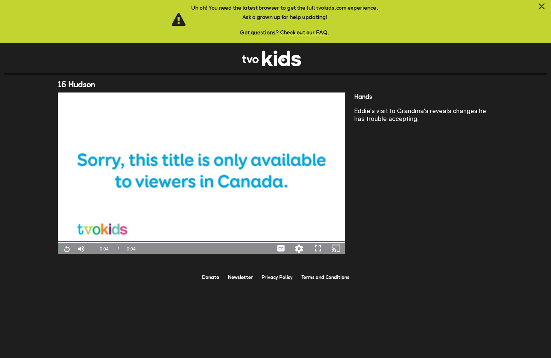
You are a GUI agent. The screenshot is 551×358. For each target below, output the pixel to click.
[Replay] (67, 248)
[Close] (541, 6)
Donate (210, 277)
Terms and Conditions (325, 277)
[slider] (201, 241)
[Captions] (281, 248)
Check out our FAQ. (304, 32)
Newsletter (240, 277)
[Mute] (81, 248)
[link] (271, 64)
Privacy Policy (277, 277)
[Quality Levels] (299, 248)
